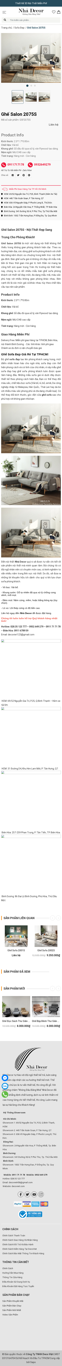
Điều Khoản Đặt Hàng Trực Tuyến (18, 1286)
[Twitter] (27, 1194)
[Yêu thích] (53, 12)
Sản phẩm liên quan (19, 918)
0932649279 (42, 164)
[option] (31, 58)
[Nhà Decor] (31, 1059)
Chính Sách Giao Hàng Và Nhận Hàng (20, 1240)
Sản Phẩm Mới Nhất (11, 1310)
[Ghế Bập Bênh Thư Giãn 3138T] (46, 1006)
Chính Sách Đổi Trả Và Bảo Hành (17, 1244)
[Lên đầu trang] (54, 1342)
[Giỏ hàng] (58, 12)
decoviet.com (18, 1186)
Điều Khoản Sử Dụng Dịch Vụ (16, 1282)
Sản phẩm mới (14, 988)
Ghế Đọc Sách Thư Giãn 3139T (18, 1021)
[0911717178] (5, 1094)
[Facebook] (20, 1194)
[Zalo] (5, 1086)
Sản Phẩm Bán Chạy (11, 1305)
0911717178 (15, 164)
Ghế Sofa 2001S (16, 950)
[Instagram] (41, 1194)
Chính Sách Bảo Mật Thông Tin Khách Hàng (23, 1253)
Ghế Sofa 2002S (46, 950)
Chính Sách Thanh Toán (13, 1235)
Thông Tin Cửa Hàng (12, 1277)
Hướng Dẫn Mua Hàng (12, 1273)
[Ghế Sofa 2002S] (46, 936)
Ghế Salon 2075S (11, 243)
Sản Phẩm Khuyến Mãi (12, 1301)
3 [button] (35, 86)
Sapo (33, 1362)
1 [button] (27, 85)
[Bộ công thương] (31, 1214)
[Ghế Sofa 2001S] (16, 936)
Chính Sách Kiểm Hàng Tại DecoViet (19, 1249)
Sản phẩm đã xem (16, 971)
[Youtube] (34, 1194)
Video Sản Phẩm (10, 1314)
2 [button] (31, 86)
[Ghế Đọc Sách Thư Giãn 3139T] (16, 1006)
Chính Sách (7, 1268)
